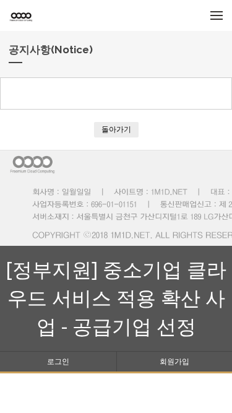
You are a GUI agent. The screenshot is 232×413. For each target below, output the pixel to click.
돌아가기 (116, 129)
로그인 (58, 361)
